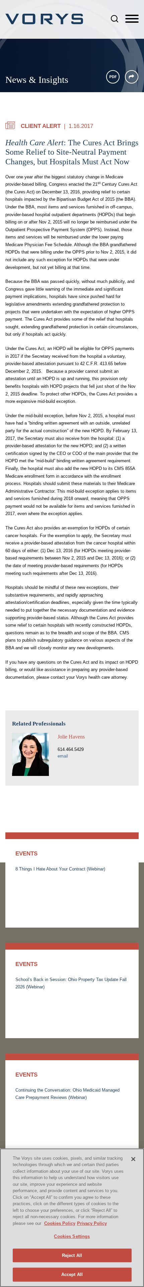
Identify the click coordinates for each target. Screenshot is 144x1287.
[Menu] (132, 19)
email (63, 756)
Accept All (72, 1274)
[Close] (133, 1159)
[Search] (114, 18)
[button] (131, 77)
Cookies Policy (59, 1223)
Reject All (72, 1255)
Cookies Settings (72, 1236)
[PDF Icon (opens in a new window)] (113, 77)
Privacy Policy (92, 1223)
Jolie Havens (71, 737)
